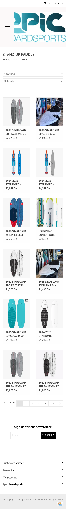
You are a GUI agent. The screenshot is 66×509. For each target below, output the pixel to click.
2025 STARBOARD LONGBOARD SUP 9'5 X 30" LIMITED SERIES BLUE (16, 334)
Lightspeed (57, 499)
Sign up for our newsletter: (33, 427)
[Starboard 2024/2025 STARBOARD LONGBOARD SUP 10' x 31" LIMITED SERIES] (49, 313)
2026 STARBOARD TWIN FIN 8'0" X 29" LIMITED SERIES (49, 283)
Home (6, 59)
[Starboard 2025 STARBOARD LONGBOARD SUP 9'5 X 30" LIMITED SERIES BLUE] (16, 313)
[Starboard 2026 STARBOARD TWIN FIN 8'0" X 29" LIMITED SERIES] (49, 263)
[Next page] (59, 403)
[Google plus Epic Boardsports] (26, 446)
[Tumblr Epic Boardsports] (46, 446)
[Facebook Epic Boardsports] (13, 446)
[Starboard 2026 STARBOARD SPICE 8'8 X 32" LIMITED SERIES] (49, 111)
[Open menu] (7, 26)
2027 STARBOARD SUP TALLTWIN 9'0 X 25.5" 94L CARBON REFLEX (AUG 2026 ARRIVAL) (16, 132)
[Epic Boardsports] (40, 26)
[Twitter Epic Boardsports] (20, 446)
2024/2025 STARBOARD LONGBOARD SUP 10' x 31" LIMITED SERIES (48, 334)
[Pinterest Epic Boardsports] (33, 446)
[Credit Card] (59, 504)
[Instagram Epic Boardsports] (53, 446)
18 (52, 403)
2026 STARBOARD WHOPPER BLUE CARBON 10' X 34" (16, 233)
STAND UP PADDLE (19, 59)
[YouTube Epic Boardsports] (40, 446)
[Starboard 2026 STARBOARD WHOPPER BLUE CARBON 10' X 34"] (16, 212)
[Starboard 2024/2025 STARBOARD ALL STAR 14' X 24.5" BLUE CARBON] (16, 162)
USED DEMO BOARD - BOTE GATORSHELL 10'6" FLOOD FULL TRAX (49, 233)
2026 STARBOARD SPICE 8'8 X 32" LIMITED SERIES (49, 132)
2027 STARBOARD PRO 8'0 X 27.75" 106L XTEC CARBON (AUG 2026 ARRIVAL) (16, 283)
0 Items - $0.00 (55, 3)
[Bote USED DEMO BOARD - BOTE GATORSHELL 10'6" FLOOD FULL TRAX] (49, 212)
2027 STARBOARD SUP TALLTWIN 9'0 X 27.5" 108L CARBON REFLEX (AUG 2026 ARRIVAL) (16, 384)
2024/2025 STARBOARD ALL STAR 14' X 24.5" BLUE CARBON (15, 182)
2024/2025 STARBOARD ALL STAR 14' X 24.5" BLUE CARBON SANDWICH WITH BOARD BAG (48, 182)
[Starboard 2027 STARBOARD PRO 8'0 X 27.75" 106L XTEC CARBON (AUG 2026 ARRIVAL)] (16, 263)
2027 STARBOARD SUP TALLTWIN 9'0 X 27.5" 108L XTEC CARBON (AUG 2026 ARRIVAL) (49, 384)
